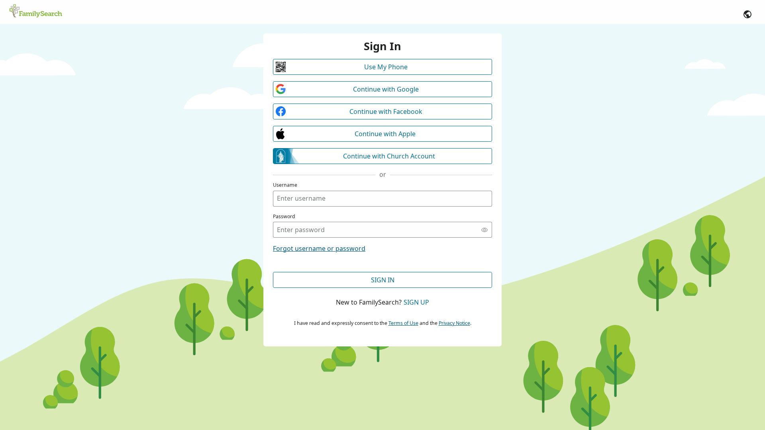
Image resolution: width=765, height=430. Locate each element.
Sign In (382, 280)
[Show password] (484, 230)
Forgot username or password (319, 248)
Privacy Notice (454, 323)
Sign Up (416, 302)
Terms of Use (403, 323)
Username (285, 185)
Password (284, 216)
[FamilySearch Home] (36, 11)
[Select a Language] (747, 14)
